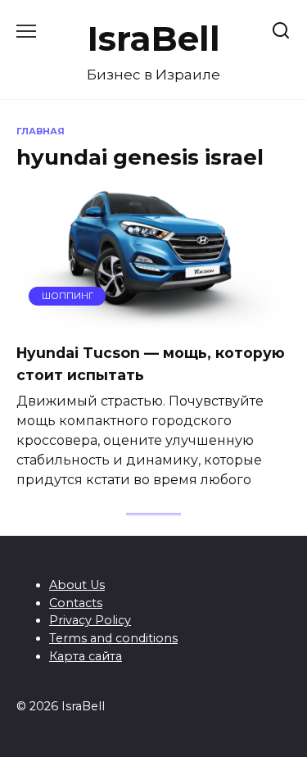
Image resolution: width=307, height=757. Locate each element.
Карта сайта (85, 656)
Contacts (75, 603)
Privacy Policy (90, 620)
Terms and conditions (113, 638)
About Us (77, 585)
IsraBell (154, 38)
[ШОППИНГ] (153, 319)
